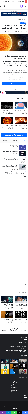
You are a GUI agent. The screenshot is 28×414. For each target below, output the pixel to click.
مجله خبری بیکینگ (14, 381)
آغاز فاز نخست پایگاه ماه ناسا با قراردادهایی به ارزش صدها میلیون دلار (7, 112)
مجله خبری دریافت (14, 391)
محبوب (23, 140)
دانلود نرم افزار (14, 89)
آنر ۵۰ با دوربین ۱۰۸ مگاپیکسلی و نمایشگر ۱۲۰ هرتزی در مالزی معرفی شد (10, 166)
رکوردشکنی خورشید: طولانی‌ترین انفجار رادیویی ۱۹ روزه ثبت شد (7, 127)
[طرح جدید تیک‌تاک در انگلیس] (7, 314)
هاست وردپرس (14, 408)
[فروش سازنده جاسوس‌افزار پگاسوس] (22, 153)
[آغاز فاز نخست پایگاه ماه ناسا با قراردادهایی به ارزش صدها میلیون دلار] (7, 105)
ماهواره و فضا (20, 19)
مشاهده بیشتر (14, 83)
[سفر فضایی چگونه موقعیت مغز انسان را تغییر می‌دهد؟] (21, 105)
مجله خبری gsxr (14, 387)
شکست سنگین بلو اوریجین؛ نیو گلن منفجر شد (21, 126)
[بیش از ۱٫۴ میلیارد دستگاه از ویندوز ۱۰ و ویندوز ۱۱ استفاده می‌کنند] (22, 160)
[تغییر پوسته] (25, 6)
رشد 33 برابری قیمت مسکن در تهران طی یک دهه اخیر (21, 305)
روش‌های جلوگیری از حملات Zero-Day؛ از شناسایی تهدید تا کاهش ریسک (7, 305)
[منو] (0, 6)
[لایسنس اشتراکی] (22, 147)
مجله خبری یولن (14, 384)
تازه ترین (14, 140)
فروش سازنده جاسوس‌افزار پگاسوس (10, 151)
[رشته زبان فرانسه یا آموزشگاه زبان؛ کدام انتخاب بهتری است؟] (23, 361)
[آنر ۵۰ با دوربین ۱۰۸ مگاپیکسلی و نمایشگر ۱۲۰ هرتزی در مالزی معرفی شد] (22, 167)
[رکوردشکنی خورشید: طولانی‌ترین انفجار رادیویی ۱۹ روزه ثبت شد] (7, 120)
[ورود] (4, 6)
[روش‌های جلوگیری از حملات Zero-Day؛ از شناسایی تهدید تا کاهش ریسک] (7, 299)
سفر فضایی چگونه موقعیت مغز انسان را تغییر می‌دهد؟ (21, 111)
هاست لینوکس (14, 11)
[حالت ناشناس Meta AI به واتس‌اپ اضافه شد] (5, 366)
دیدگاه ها (5, 140)
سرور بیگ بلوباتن (7, 406)
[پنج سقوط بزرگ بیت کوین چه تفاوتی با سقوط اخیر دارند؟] (22, 225)
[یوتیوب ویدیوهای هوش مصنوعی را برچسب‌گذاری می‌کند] (5, 371)
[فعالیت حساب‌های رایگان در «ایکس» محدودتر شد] (14, 371)
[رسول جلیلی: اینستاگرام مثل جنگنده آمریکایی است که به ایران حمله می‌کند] (23, 371)
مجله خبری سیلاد (14, 390)
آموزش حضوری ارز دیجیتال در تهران (10, 330)
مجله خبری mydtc (14, 388)
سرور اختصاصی (15, 406)
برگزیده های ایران (14, 382)
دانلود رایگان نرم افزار (22, 330)
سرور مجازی (14, 404)
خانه (25, 19)
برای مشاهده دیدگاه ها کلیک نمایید (14, 135)
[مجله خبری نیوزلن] (21, 6)
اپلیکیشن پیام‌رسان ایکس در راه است (16, 1)
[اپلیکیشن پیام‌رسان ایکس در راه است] (21, 314)
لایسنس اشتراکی (14, 145)
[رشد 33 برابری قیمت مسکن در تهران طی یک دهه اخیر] (21, 299)
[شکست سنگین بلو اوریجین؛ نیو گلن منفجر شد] (21, 120)
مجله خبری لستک (14, 385)
